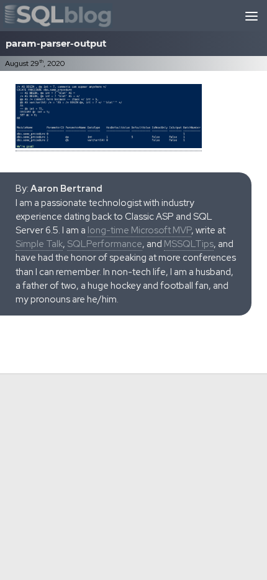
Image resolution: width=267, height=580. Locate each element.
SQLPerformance (104, 244)
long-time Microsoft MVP (139, 230)
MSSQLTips (189, 244)
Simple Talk (39, 244)
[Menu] (251, 15)
